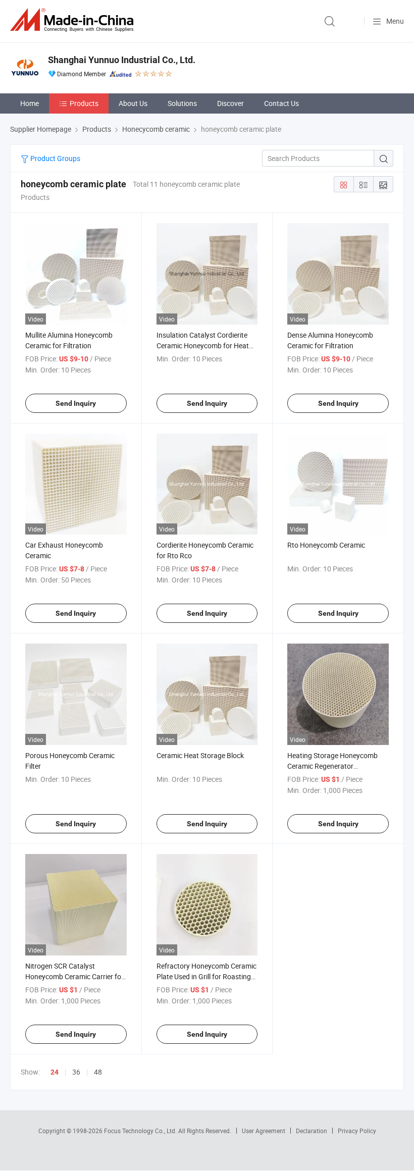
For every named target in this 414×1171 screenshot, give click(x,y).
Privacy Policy (357, 1131)
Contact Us (281, 103)
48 (98, 1072)
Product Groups (54, 158)
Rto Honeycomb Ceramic (326, 545)
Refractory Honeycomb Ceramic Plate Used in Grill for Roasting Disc (206, 976)
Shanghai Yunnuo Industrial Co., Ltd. (121, 60)
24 (54, 1072)
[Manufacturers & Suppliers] (73, 20)
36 (76, 1072)
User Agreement (263, 1131)
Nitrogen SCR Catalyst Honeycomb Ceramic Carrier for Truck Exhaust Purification (74, 976)
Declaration (311, 1131)
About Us (133, 103)
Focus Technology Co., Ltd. (141, 1131)
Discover (230, 103)
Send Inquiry (76, 403)
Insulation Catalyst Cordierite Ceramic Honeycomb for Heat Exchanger (203, 345)
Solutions (182, 103)
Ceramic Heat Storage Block (200, 755)
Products (84, 103)
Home (29, 103)
